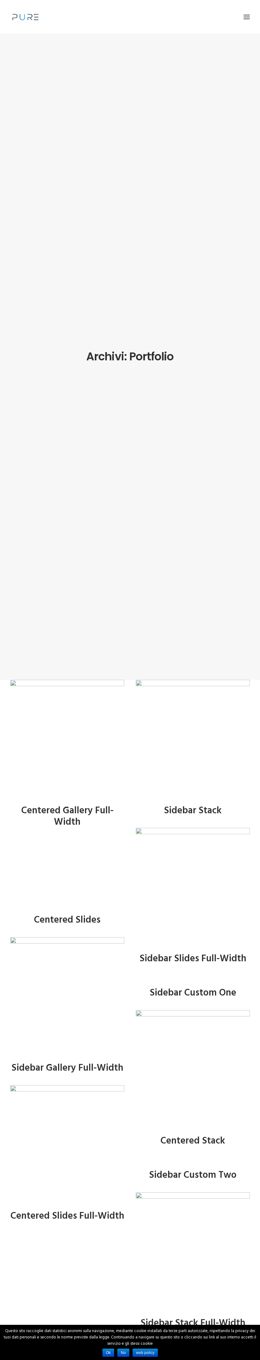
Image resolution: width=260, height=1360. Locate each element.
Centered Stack (192, 1141)
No (123, 1352)
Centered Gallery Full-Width (67, 816)
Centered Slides (67, 920)
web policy (145, 1352)
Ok (108, 1352)
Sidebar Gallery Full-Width (67, 1068)
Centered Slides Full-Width (67, 1216)
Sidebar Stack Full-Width (192, 1323)
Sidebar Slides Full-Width (193, 958)
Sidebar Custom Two (193, 1175)
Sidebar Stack (193, 810)
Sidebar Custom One (193, 993)
